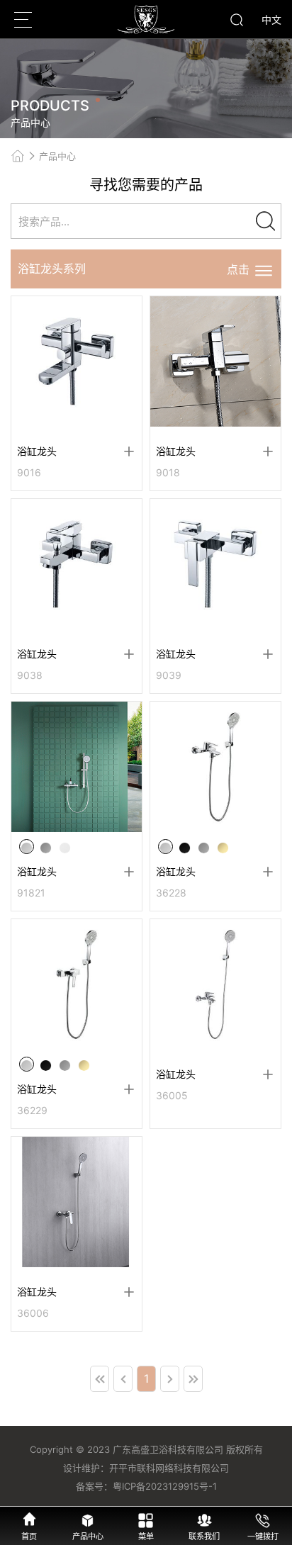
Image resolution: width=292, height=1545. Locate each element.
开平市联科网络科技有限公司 (169, 1467)
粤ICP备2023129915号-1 (165, 1486)
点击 (240, 269)
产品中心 (57, 156)
